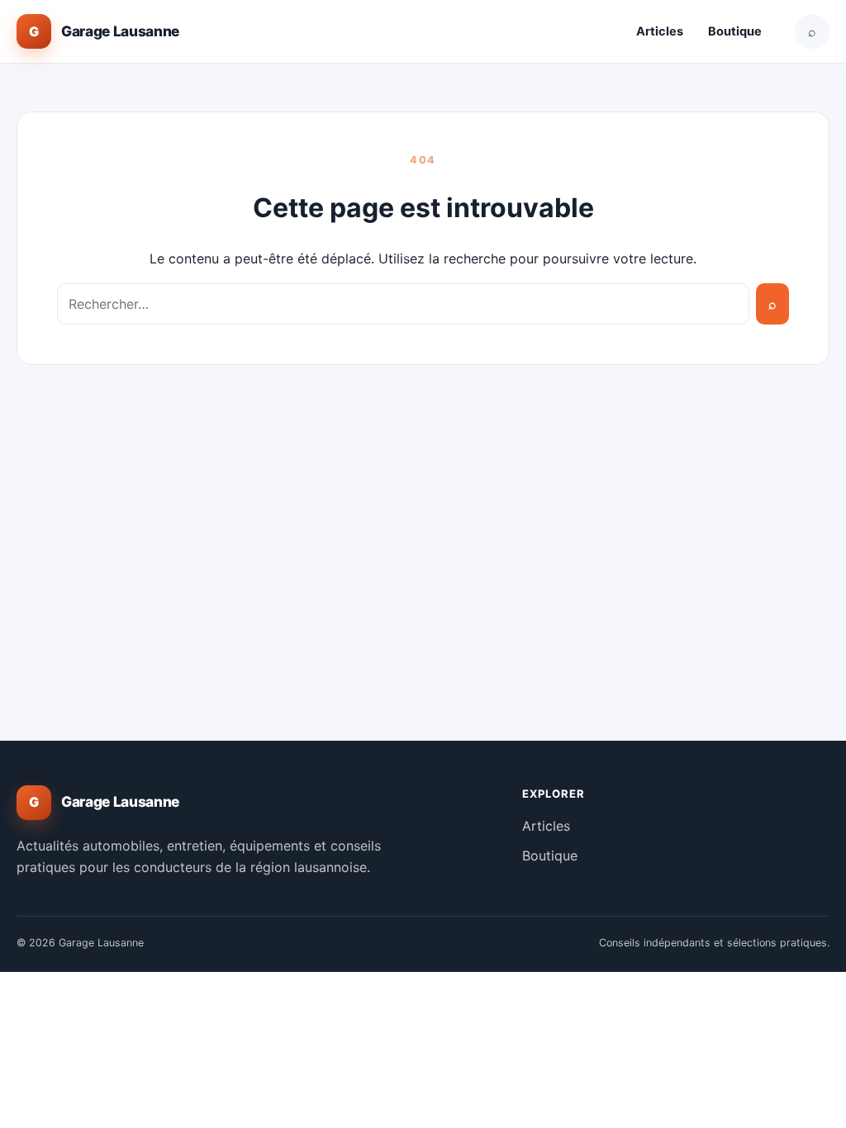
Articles (659, 31)
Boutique (735, 31)
